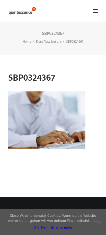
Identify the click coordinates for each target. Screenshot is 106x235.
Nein (45, 227)
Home (27, 41)
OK (36, 227)
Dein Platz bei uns (48, 41)
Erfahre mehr (61, 227)
